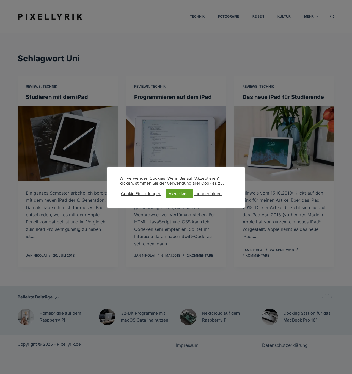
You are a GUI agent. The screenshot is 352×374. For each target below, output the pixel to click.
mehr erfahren (208, 193)
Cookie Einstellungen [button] (141, 193)
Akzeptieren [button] (179, 193)
